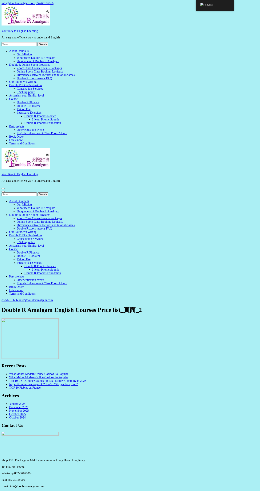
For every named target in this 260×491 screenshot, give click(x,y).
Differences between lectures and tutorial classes (46, 75)
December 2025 (18, 407)
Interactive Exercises (29, 112)
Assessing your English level (26, 95)
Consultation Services (30, 88)
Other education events (30, 129)
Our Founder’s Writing (23, 81)
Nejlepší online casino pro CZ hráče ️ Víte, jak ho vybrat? (43, 384)
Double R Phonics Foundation (42, 122)
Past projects (16, 126)
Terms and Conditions (22, 143)
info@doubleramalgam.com (18, 3)
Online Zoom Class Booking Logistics (40, 71)
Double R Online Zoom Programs (29, 64)
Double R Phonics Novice (40, 116)
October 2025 (17, 414)
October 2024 (17, 417)
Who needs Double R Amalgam (36, 57)
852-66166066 (44, 3)
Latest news (16, 140)
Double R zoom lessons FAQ (34, 78)
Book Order (16, 136)
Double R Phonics (28, 102)
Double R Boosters (28, 105)
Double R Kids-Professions (25, 85)
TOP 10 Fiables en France (25, 387)
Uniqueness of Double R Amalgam (38, 61)
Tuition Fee (23, 109)
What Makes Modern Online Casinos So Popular (38, 373)
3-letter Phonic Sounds (45, 119)
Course (13, 98)
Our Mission (24, 54)
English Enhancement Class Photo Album (42, 133)
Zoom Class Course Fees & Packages (39, 68)
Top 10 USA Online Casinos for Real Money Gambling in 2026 (47, 380)
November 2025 (19, 410)
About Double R (19, 51)
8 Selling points (26, 92)
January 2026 (17, 403)
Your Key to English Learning (20, 31)
